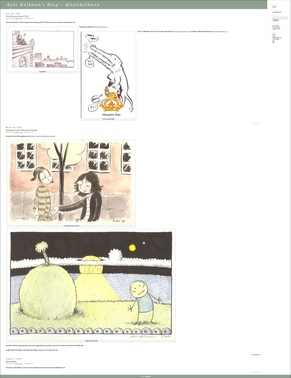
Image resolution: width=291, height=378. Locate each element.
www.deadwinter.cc (102, 27)
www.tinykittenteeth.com (219, 31)
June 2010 (275, 26)
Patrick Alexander (50, 136)
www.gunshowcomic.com (182, 31)
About (274, 7)
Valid (275, 39)
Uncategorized (18, 18)
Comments (276, 37)
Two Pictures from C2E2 (17, 16)
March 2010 (276, 27)
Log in (274, 34)
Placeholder (11, 361)
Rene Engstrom (36, 136)
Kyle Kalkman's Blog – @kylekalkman (53, 4)
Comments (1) (255, 354)
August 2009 (276, 29)
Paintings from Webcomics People (21, 130)
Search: (274, 15)
